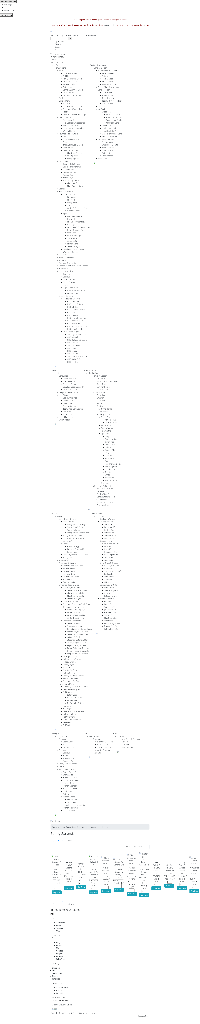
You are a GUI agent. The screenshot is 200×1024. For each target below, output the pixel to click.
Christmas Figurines (75, 153)
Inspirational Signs (74, 235)
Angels (65, 142)
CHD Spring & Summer (76, 359)
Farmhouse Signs (70, 120)
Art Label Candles (113, 114)
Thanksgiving (68, 708)
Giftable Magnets (111, 590)
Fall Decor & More (66, 684)
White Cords (68, 411)
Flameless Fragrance (106, 139)
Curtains (66, 274)
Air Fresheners (108, 142)
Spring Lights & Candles (72, 535)
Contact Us (77, 35)
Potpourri (106, 153)
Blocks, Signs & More (71, 587)
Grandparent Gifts (111, 538)
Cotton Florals (102, 411)
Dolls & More (64, 101)
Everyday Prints (73, 210)
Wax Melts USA (110, 620)
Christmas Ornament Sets (77, 634)
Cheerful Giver (108, 125)
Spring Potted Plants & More (78, 532)
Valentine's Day (65, 560)
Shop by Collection (66, 296)
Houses (66, 136)
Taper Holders (108, 98)
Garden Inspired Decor (102, 486)
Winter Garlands (73, 612)
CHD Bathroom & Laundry (77, 340)
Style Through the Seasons (74, 180)
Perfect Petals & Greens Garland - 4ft (69, 868)
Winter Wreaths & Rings (76, 615)
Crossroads (106, 112)
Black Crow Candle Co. (111, 128)
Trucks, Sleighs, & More (76, 642)
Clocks (61, 98)
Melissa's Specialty (109, 136)
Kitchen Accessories (71, 780)
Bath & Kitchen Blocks (72, 95)
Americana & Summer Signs (78, 227)
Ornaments (108, 593)
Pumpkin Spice (111, 480)
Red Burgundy (111, 466)
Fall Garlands (72, 700)
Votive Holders (108, 103)
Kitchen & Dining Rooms (68, 769)
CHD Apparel (72, 337)
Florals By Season (100, 376)
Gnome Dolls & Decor (72, 164)
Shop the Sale (109, 25)
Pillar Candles (107, 78)
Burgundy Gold (111, 439)
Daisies (100, 406)
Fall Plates (67, 722)
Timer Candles (108, 81)
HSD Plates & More (75, 320)
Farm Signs (71, 232)
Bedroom (62, 750)
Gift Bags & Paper (70, 656)
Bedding (66, 277)
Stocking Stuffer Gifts (108, 585)
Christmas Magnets (75, 598)
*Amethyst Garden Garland (194, 871)
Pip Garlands (106, 425)
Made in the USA (107, 598)
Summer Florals (103, 387)
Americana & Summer (68, 563)
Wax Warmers (108, 155)
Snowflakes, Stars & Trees (77, 631)
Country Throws (69, 279)
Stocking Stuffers (70, 670)
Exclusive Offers (91, 35)
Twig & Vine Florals (104, 409)
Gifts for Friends (110, 524)
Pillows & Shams (69, 758)
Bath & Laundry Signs (75, 216)
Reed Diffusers (108, 147)
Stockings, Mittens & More (78, 640)
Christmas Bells (73, 623)
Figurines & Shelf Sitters (68, 133)
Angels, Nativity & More (76, 645)
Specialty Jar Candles (114, 120)
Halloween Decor (70, 714)
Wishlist (58, 44)
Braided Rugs (72, 293)
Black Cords (67, 414)
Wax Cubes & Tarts (110, 145)
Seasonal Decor (61, 516)
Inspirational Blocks (71, 92)
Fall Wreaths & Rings (75, 703)
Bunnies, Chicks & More (77, 549)
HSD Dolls (71, 312)
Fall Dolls (66, 112)
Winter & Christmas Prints (77, 208)
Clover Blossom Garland (105, 871)
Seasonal (54, 513)
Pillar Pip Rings (111, 422)
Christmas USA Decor (72, 681)
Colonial (108, 447)
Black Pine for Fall (74, 183)
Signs (65, 213)
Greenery (100, 398)
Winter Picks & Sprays (76, 609)
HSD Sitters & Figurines (76, 318)
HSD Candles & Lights (76, 309)
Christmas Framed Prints (77, 590)
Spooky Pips (110, 469)
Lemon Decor (68, 169)
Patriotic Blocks (69, 84)
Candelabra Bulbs (70, 378)
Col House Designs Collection (75, 128)
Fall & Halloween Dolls (72, 719)
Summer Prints (73, 205)
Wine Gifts (108, 546)
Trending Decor (65, 161)
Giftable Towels (110, 596)
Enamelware (68, 774)
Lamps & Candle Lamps (68, 392)
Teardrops (105, 483)
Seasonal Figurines (70, 150)
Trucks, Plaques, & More (73, 145)
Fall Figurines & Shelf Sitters (74, 711)
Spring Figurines (73, 158)
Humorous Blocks (70, 81)
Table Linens (72, 802)
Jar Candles (102, 109)
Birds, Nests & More (105, 488)
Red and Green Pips (113, 464)
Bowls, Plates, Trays (71, 772)
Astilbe (99, 403)
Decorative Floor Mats (76, 290)
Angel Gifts (108, 560)
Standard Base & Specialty (73, 387)
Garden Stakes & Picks (106, 496)
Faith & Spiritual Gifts (112, 554)
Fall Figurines (72, 155)
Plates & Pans (108, 95)
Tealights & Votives (109, 84)
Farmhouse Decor (66, 117)
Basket (58, 48)
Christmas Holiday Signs (76, 596)
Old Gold (108, 455)
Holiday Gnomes (69, 662)
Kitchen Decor (68, 783)
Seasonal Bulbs (69, 384)
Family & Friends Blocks (72, 78)
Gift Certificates (110, 576)
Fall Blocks (67, 76)
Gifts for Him (109, 532)
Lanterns (101, 106)
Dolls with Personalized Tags (74, 114)
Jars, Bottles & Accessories (74, 123)
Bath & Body (109, 587)
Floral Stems (102, 395)
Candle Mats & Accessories (109, 87)
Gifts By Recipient (107, 521)
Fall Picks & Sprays (74, 697)
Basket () (8, 4)
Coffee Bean (110, 444)
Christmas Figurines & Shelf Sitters (77, 604)
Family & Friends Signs (76, 230)
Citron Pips (109, 442)
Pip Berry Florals (103, 414)
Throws (66, 755)
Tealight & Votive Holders (112, 101)
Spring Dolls (68, 557)
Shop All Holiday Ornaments (78, 653)
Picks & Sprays (107, 428)
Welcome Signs (73, 241)
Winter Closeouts (104, 750)
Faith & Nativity (69, 673)
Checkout (54, 59)
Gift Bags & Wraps (107, 519)
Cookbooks (108, 574)
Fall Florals (101, 378)
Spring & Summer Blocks (73, 90)
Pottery (66, 794)
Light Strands (64, 395)
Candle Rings (106, 417)
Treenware (63, 254)
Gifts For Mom (110, 535)
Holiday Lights (68, 664)
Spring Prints (72, 202)
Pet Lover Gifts (110, 527)
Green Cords (68, 403)
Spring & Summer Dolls (72, 106)
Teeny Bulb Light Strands (73, 409)
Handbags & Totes (111, 565)
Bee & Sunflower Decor (72, 167)
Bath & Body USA (111, 629)
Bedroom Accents (70, 761)
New (115, 733)
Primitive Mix (110, 458)
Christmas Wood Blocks (76, 593)
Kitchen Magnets (70, 786)
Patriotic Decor (69, 571)
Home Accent (56, 65)
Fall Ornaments (69, 717)
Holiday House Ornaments (78, 651)
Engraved (71, 219)
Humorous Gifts (110, 552)
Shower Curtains (69, 744)
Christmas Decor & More (69, 585)
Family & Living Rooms (68, 763)
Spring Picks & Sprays (75, 527)
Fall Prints (71, 200)
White (107, 475)
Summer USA (109, 607)
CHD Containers (73, 345)
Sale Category (94, 736)
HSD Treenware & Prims (77, 326)
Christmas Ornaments (72, 620)
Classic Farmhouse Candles (113, 133)
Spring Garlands (73, 530)
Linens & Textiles (66, 271)
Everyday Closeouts (105, 741)
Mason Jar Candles (114, 117)
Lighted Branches (66, 417)
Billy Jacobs (71, 197)
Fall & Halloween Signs (76, 222)
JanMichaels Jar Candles (111, 131)
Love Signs (71, 224)
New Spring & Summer (131, 739)
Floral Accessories (100, 499)
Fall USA (107, 601)
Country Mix (110, 450)
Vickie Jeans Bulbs (70, 389)
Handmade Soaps (70, 777)
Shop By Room (56, 733)
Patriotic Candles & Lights (73, 565)
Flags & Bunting (69, 582)
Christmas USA (110, 618)
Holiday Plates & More (72, 659)
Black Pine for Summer (76, 186)
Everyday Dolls (69, 103)
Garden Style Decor (105, 494)
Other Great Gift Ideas (109, 563)
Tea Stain (108, 472)
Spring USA (67, 541)
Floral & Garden (90, 370)
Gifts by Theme (106, 541)
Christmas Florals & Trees (73, 607)
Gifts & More (97, 513)
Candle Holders (104, 90)
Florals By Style (99, 392)
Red (106, 461)
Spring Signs (72, 238)
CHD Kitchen (72, 342)
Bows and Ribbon (104, 505)
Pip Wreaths (106, 431)
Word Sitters (68, 147)
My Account (9, 10)
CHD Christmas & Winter (77, 356)
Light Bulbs (63, 376)
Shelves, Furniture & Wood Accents (73, 265)
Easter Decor (72, 552)
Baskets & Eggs (73, 546)
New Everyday (127, 747)
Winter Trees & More (75, 618)
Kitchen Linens (69, 285)
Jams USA (108, 604)
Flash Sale (97, 753)
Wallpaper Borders (70, 252)
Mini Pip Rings (110, 420)
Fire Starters (103, 158)
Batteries (105, 76)
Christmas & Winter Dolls (73, 109)
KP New (120, 736)
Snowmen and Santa (75, 626)
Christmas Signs (73, 246)
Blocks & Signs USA (112, 623)
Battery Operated (70, 398)
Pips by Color (106, 433)
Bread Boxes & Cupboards (74, 805)
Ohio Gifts (108, 549)
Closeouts (97, 739)
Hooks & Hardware (66, 257)
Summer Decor (69, 574)
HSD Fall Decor (73, 307)
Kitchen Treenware (70, 808)
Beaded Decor (69, 175)
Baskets (62, 188)
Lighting (53, 370)
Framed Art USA (110, 626)
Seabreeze (109, 477)
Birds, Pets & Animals (71, 139)
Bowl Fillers (63, 268)
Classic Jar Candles (113, 123)
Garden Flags (102, 491)
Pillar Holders (107, 92)
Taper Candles (108, 73)
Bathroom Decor (69, 747)
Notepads (108, 568)
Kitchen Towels (73, 799)
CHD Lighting (72, 351)
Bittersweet (72, 695)
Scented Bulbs (69, 381)
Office (61, 766)
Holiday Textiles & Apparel (73, 675)
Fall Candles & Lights (71, 689)
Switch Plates (64, 420)
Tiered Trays (68, 177)
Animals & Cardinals (75, 637)
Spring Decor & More (67, 519)
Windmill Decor (69, 131)
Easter (65, 543)
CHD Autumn (72, 353)
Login (62, 35)
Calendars (108, 579)
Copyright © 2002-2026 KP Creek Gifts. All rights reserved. (74, 1013)
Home (68, 35)
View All (71, 840)
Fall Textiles (67, 725)
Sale (86, 733)
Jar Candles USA (111, 609)
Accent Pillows (69, 282)
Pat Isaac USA (110, 612)
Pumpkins (67, 706)
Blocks (61, 70)
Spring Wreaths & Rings (76, 524)
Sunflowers (101, 400)
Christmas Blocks (70, 73)
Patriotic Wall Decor (71, 576)
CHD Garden (72, 348)
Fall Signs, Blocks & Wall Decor (75, 686)
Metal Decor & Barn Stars (73, 249)
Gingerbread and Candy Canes (79, 629)
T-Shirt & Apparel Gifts (113, 571)
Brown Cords (68, 400)
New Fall (125, 741)
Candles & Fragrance (98, 65)
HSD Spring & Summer (76, 304)
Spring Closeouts (104, 747)
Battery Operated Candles (108, 70)
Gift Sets (107, 582)
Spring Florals (102, 384)
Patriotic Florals (103, 389)
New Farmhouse (128, 744)
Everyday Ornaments (67, 263)
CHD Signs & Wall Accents (77, 334)
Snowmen (67, 667)
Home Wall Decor (66, 191)
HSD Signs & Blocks (75, 329)
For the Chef (109, 530)
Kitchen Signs (72, 243)
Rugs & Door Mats (70, 287)
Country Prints (69, 194)
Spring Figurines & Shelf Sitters (75, 554)
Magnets (62, 260)
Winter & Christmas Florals (107, 381)
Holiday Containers (70, 678)
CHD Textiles (72, 362)
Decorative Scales (70, 172)
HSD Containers (73, 315)
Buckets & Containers (105, 502)
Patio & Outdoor (69, 406)
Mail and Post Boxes (71, 125)
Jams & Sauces (69, 810)
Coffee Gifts (109, 557)
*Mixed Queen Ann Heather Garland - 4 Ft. (131, 873)
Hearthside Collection (71, 298)
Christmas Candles (70, 601)
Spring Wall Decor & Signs (73, 538)
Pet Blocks (67, 87)
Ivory (107, 453)
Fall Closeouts (103, 744)
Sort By (127, 846)
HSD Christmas (73, 301)
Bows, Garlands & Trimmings (78, 648)
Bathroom (63, 739)
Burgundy (109, 436)
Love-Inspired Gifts (111, 543)
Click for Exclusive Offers (62, 1004)
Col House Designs (71, 331)
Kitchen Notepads (70, 788)
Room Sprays (107, 150)
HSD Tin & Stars (73, 323)
